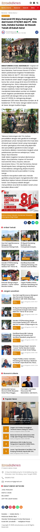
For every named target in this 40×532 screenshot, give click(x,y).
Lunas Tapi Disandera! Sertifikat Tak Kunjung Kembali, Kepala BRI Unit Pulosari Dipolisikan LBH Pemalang (23, 450)
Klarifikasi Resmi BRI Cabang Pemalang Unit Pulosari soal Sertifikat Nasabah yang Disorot (29, 265)
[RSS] (21, 507)
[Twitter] (29, 222)
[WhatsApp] (36, 222)
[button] (31, 3)
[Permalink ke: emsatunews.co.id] (4, 32)
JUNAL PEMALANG (7, 490)
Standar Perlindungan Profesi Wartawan (16, 519)
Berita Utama (5, 16)
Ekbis (4, 385)
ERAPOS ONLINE (6, 493)
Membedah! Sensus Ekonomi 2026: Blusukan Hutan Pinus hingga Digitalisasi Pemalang (10, 391)
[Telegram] (33, 222)
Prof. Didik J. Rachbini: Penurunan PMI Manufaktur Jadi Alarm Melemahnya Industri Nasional (29, 391)
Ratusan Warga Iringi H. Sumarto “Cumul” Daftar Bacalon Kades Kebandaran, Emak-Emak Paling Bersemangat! (10, 284)
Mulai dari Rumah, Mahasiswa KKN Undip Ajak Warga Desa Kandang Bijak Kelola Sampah (22, 436)
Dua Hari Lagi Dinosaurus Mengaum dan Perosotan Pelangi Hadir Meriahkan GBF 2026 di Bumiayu (10, 245)
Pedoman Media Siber (9, 517)
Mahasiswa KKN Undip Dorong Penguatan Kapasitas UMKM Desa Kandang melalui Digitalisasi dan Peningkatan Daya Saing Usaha (22, 443)
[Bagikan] (36, 32)
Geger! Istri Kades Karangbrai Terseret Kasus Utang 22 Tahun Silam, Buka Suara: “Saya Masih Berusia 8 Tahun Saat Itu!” (21, 428)
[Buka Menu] (34, 3)
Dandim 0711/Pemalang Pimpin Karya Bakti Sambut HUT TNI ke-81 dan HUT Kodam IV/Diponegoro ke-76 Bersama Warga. (10, 265)
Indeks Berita (14, 514)
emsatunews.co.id (11, 31)
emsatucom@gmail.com (13, 482)
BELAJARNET (5, 496)
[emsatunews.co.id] (11, 3)
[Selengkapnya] (20, 465)
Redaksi (4, 514)
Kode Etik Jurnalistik (9, 522)
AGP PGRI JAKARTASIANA (9, 499)
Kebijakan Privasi (24, 522)
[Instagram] (10, 507)
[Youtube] (13, 507)
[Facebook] (25, 222)
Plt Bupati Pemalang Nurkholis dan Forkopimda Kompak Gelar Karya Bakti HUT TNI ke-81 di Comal (28, 245)
